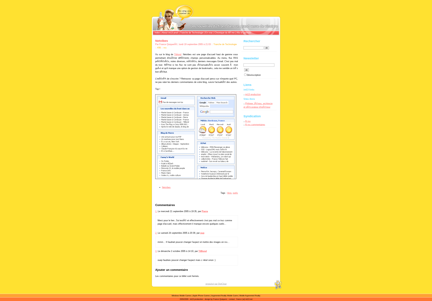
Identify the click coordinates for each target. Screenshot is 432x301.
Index (158, 32)
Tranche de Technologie (191, 32)
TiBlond (202, 251)
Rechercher (252, 41)
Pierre (205, 211)
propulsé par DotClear (216, 284)
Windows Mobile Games (181, 296)
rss (165, 47)
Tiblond (177, 54)
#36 (159, 47)
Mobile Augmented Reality (249, 296)
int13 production (253, 94)
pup (202, 233)
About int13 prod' (170, 32)
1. (156, 211)
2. (156, 233)
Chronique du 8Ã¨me (225, 32)
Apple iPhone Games (201, 296)
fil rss (248, 121)
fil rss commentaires (255, 124)
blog (229, 193)
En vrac (209, 32)
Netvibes (166, 187)
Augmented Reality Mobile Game (224, 296)
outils (235, 193)
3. (156, 251)
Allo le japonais (243, 32)
